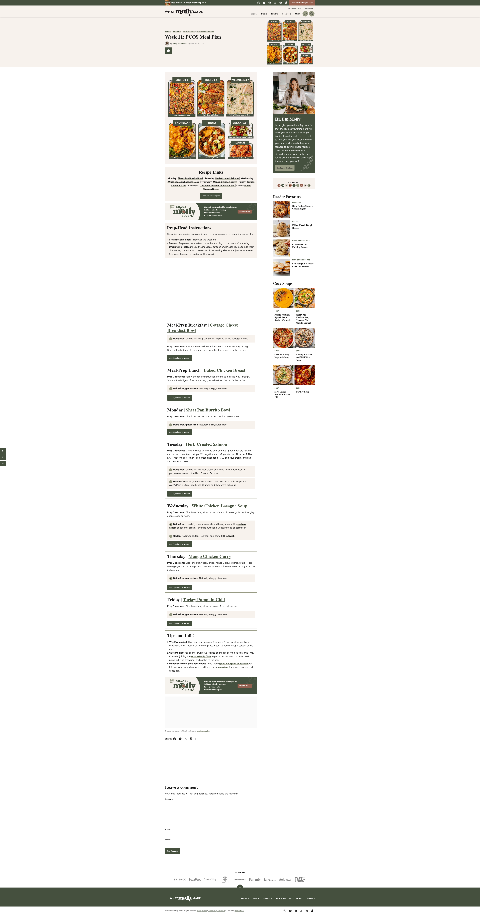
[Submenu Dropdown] (257, 13)
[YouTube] (264, 2)
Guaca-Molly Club (294, 8)
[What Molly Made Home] (184, 12)
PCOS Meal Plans (205, 31)
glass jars (223, 667)
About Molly (309, 8)
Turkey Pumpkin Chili (204, 599)
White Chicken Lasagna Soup (183, 182)
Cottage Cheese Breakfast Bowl (217, 185)
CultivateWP (239, 911)
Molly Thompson (180, 43)
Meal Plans (189, 31)
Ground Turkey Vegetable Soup (281, 356)
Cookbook (286, 13)
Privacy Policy (202, 911)
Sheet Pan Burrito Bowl (190, 178)
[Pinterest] (280, 2)
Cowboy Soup (302, 391)
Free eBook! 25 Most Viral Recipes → (188, 2)
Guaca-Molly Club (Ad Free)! (302, 2)
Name (168, 829)
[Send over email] (3, 463)
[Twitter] (275, 2)
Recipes (254, 13)
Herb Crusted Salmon (227, 178)
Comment (170, 799)
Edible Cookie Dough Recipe (302, 226)
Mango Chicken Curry (225, 182)
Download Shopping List (211, 195)
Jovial (230, 536)
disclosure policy (203, 731)
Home (168, 31)
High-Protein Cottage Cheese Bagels (302, 207)
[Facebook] (269, 2)
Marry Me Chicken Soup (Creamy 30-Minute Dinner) (303, 318)
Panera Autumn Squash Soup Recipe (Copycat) (282, 317)
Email (168, 839)
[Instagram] (258, 2)
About (297, 13)
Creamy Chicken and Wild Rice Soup (304, 357)
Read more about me (284, 168)
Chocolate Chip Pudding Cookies (300, 246)
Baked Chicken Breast (225, 370)
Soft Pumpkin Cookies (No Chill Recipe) (302, 265)
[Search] (311, 13)
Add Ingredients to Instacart (179, 358)
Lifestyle (274, 13)
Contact (310, 898)
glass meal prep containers (233, 663)
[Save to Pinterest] (3, 457)
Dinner (264, 13)
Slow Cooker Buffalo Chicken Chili (282, 394)
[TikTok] (286, 2)
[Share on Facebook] (3, 451)
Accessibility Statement (216, 911)
